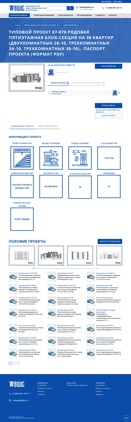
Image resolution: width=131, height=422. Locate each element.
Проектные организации (44, 15)
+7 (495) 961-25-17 (114, 8)
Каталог (18, 25)
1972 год (108, 158)
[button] (34, 268)
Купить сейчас (108, 105)
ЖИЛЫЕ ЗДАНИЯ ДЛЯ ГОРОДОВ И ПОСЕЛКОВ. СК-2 (42, 25)
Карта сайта (117, 1)
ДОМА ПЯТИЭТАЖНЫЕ (71, 25)
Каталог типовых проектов (77, 385)
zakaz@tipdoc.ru (86, 7)
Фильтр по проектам (110, 241)
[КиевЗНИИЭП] (22, 158)
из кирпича (51, 186)
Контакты (113, 15)
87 (109, 186)
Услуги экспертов (65, 15)
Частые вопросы (108, 66)
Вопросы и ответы (44, 388)
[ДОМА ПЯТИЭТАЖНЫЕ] (80, 158)
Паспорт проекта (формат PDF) (22, 186)
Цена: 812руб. (59, 93)
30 (80, 187)
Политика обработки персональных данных (21, 418)
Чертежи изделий (84, 15)
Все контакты (106, 1)
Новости (40, 391)
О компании (42, 385)
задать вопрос (108, 115)
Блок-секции (22, 219)
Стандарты (100, 15)
